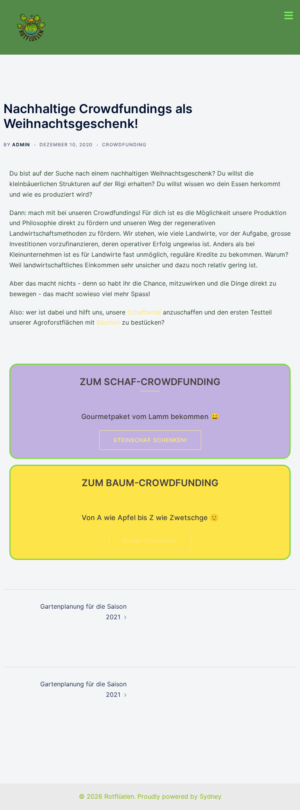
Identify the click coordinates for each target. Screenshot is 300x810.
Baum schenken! (150, 541)
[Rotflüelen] (31, 26)
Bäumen (108, 322)
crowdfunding (124, 144)
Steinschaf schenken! (150, 440)
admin (21, 144)
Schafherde (144, 312)
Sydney (210, 796)
